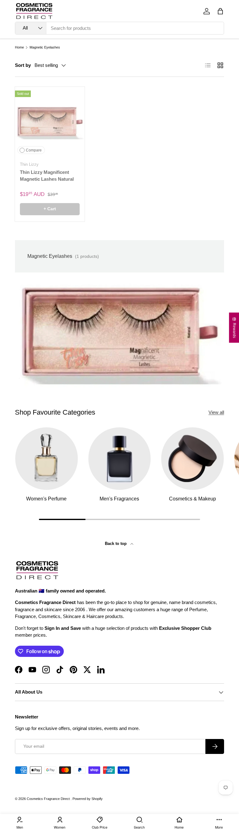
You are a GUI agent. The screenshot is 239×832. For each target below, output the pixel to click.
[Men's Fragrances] (119, 458)
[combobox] (119, 28)
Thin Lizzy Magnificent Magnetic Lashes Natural (47, 176)
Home (19, 47)
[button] (220, 11)
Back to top (116, 543)
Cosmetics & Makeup (192, 498)
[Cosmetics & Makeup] (192, 458)
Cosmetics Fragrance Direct (49, 799)
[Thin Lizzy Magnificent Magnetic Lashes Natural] (50, 121)
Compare (34, 150)
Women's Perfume (46, 498)
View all (216, 412)
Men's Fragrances (119, 498)
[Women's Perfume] (46, 458)
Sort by (23, 65)
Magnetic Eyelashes (45, 47)
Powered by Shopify (88, 799)
